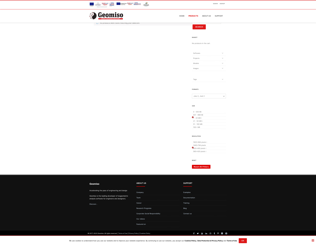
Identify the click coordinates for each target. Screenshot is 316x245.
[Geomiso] (106, 22)
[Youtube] (202, 233)
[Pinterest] (218, 233)
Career (139, 203)
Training (186, 203)
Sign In (215, 3)
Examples (187, 192)
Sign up (222, 3)
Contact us (187, 214)
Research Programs (143, 208)
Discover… (93, 204)
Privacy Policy (134, 233)
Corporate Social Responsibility (148, 214)
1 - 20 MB (197, 118)
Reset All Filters (201, 167)
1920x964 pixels (199, 142)
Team (138, 198)
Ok (242, 241)
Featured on (141, 224)
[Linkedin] (206, 233)
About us (206, 16)
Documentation (189, 198)
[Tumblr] (214, 233)
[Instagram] (210, 233)
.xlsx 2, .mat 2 (199, 96)
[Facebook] (194, 233)
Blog (185, 208)
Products (193, 16)
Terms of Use (122, 233)
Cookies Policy (145, 233)
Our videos (140, 219)
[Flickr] (222, 233)
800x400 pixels (199, 148)
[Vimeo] (226, 233)
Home (182, 16)
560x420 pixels (199, 151)
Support (219, 16)
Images (196, 68)
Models (196, 63)
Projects (196, 58)
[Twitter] (198, 233)
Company (140, 192)
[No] (313, 240)
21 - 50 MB (197, 121)
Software (196, 53)
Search (199, 27)
